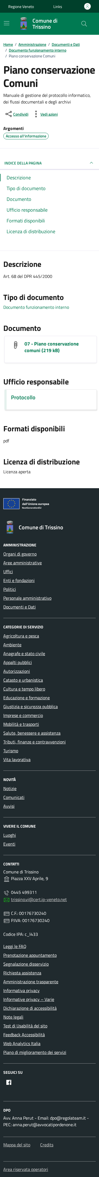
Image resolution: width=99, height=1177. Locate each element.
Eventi (9, 844)
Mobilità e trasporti (21, 724)
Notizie (9, 788)
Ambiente (12, 644)
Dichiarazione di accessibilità (30, 1008)
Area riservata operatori (25, 1169)
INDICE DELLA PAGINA (23, 163)
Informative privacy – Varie (28, 999)
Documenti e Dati (19, 607)
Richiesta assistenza (22, 972)
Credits (46, 1144)
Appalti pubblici (17, 662)
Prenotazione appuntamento (30, 955)
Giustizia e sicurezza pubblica (30, 706)
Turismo (10, 750)
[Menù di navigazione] (6, 23)
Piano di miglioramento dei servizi (34, 1052)
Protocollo (23, 397)
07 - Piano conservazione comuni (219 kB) (51, 347)
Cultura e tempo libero (24, 689)
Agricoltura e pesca (21, 636)
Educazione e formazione (26, 697)
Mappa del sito (16, 1144)
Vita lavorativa (17, 759)
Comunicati (13, 797)
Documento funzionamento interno (36, 307)
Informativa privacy (21, 990)
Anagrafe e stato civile (24, 653)
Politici (9, 589)
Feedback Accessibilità (24, 1034)
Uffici (8, 571)
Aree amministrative (22, 562)
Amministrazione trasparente (30, 981)
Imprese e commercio (23, 715)
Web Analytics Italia (21, 1043)
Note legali (13, 1017)
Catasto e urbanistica (23, 680)
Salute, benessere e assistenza (32, 733)
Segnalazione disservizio (26, 964)
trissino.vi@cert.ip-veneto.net (39, 899)
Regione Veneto (21, 6)
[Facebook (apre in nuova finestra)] (8, 1082)
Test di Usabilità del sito (25, 1025)
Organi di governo (20, 554)
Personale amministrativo (27, 598)
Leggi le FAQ (14, 946)
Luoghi (9, 835)
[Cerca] (84, 23)
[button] (57, 6)
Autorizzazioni (16, 671)
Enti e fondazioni (19, 580)
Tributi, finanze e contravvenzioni (34, 741)
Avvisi (9, 806)
